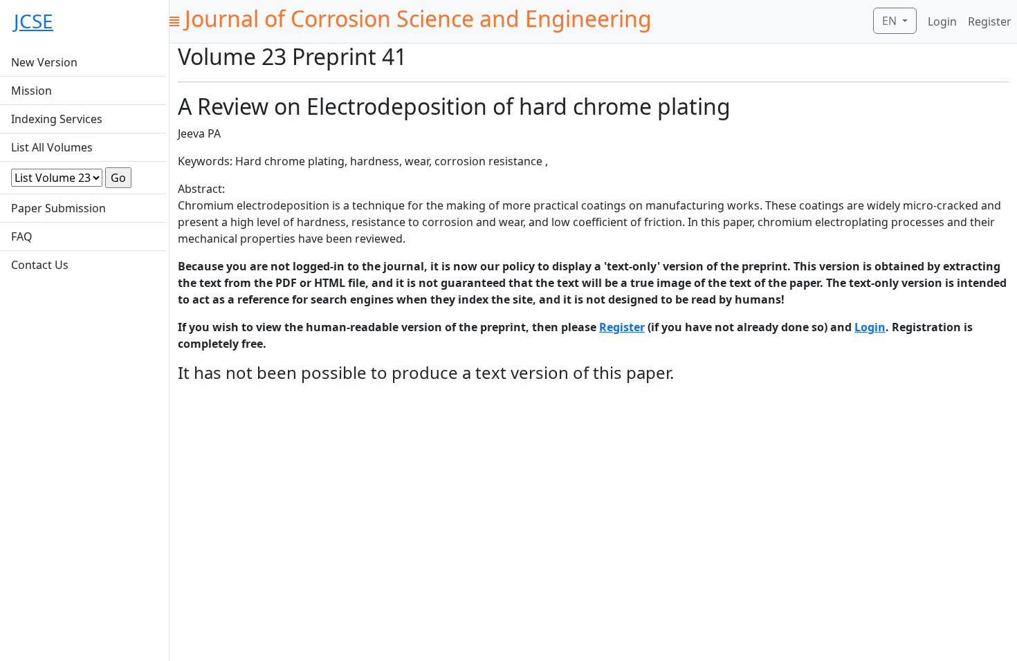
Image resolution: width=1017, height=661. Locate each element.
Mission (31, 90)
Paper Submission (58, 208)
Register (989, 21)
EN (890, 20)
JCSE (33, 21)
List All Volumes (52, 147)
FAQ (22, 236)
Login (942, 21)
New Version (44, 62)
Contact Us (39, 264)
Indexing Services (56, 119)
